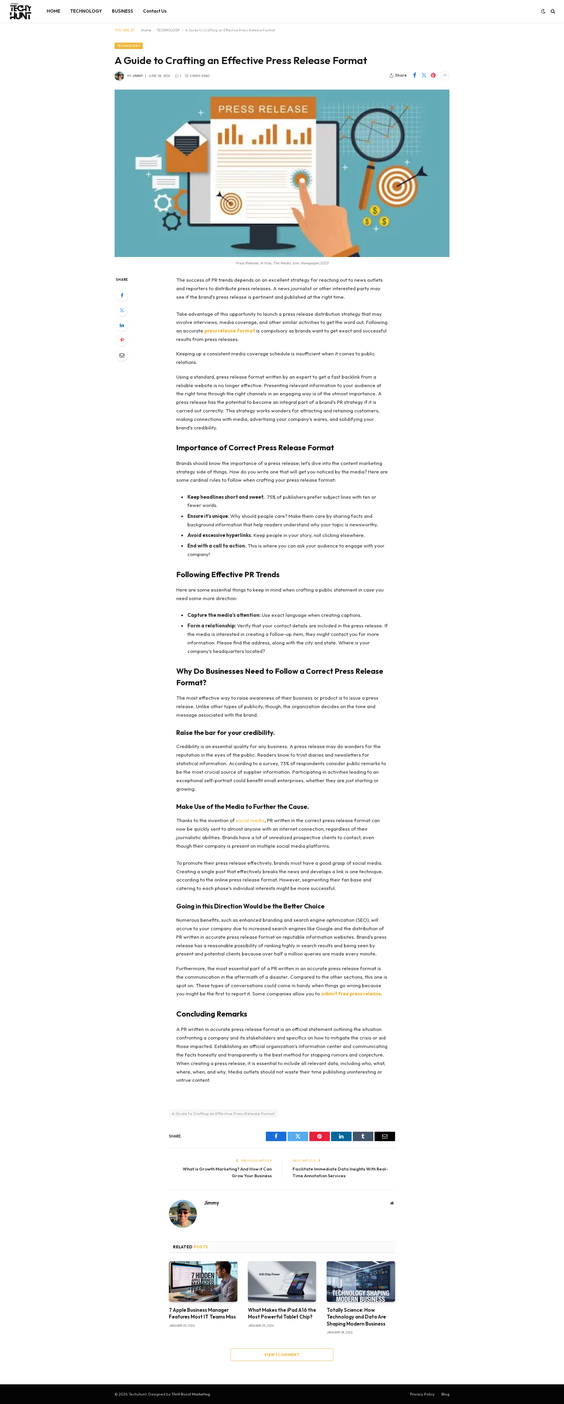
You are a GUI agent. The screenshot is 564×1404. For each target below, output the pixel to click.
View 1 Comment (282, 1354)
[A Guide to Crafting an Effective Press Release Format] (282, 173)
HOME (53, 11)
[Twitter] (122, 310)
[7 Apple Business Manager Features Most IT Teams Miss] (203, 1281)
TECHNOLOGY (86, 11)
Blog (445, 1394)
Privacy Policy (422, 1394)
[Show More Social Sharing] (444, 75)
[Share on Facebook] (414, 75)
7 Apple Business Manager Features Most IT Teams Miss (202, 1313)
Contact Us (155, 11)
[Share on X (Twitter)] (423, 75)
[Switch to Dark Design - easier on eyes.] (543, 11)
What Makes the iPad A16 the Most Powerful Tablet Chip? (282, 1313)
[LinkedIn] (122, 325)
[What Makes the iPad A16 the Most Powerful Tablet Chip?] (282, 1281)
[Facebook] (122, 295)
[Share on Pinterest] (433, 75)
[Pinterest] (122, 340)
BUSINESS (122, 11)
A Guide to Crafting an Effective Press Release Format (223, 1113)
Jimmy (137, 76)
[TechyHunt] (20, 11)
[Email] (122, 355)
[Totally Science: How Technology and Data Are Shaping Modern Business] (361, 1281)
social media (250, 820)
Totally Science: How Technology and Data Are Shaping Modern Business (356, 1316)
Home (146, 30)
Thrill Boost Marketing (191, 1394)
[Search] (552, 11)
